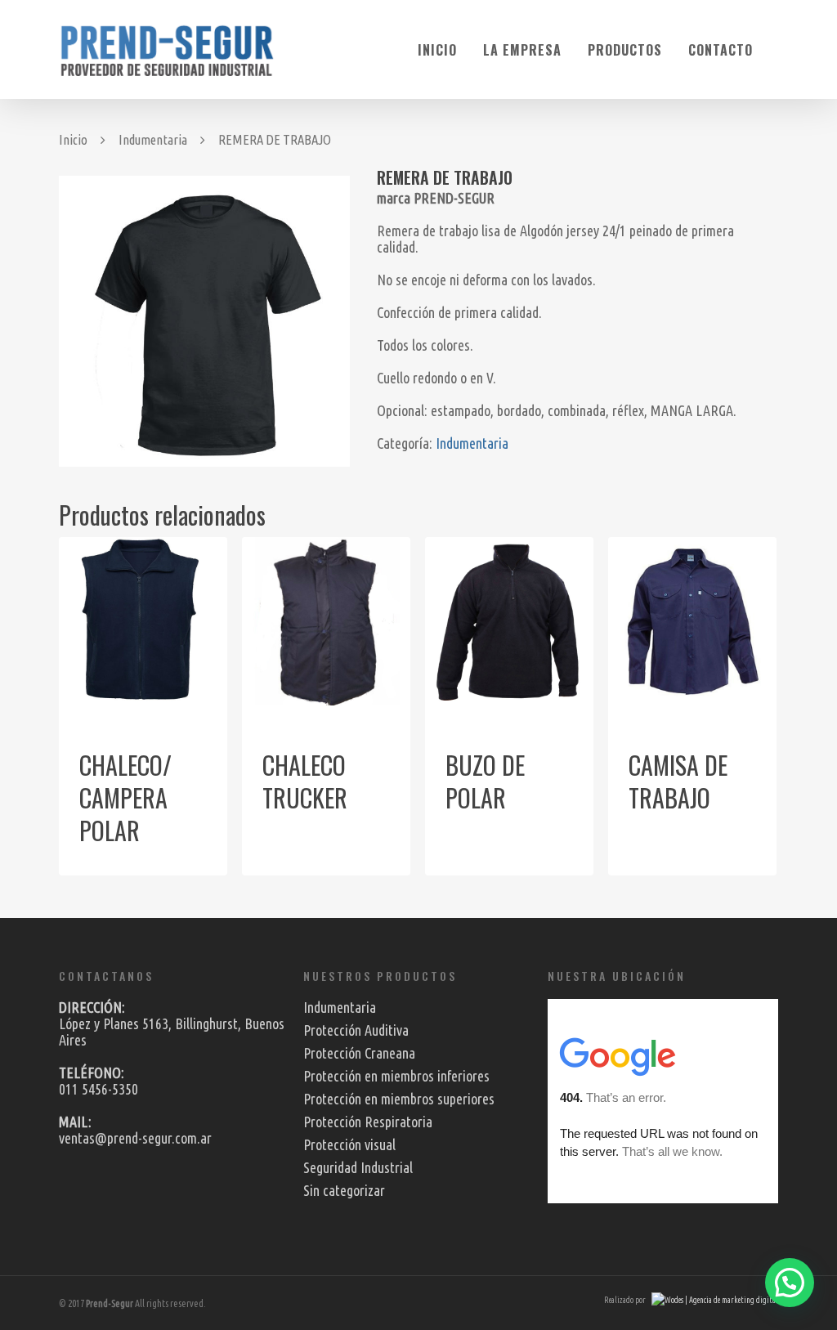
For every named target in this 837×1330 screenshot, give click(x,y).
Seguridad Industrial (358, 1167)
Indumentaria (153, 139)
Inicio (437, 50)
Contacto (720, 50)
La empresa (522, 50)
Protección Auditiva (356, 1030)
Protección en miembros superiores (399, 1098)
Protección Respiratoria (367, 1121)
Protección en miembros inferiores (396, 1076)
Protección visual (349, 1144)
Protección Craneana (359, 1053)
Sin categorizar (344, 1190)
